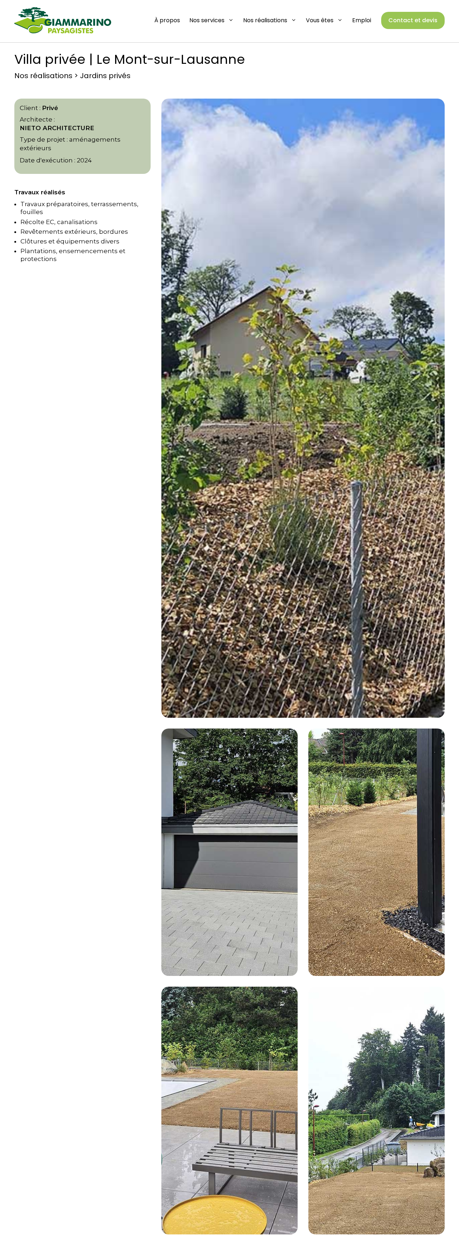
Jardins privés (105, 76)
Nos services (206, 20)
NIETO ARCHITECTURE (57, 128)
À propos (167, 20)
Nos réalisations (265, 20)
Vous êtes (319, 20)
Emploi (361, 20)
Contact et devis (412, 20)
